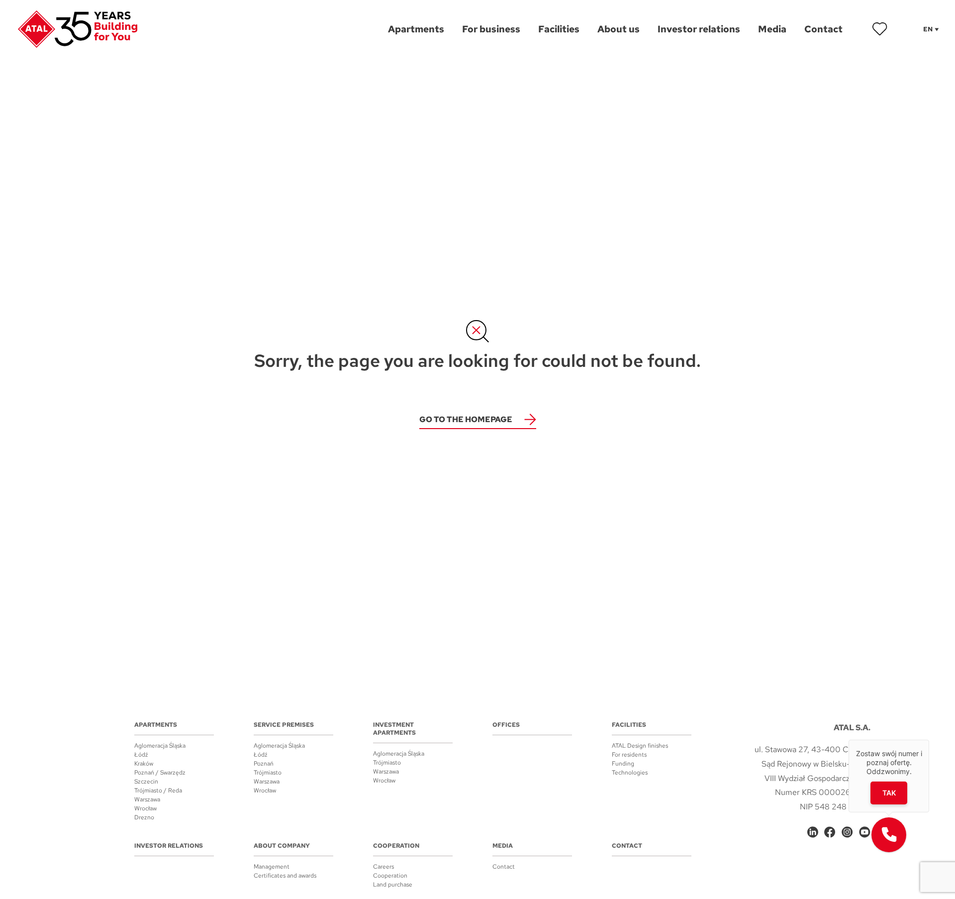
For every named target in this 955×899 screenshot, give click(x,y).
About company (282, 846)
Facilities (629, 725)
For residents (629, 755)
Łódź (141, 755)
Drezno (144, 817)
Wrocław (145, 808)
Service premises (284, 725)
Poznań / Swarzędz (160, 773)
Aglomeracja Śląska (160, 746)
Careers (383, 867)
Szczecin (146, 782)
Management (271, 867)
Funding (623, 764)
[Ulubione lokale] (879, 28)
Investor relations (168, 846)
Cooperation (396, 846)
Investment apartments (394, 729)
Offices (506, 725)
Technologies (630, 773)
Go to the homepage (465, 419)
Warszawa (147, 799)
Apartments (155, 725)
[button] (888, 834)
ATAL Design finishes (640, 746)
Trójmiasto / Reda (158, 790)
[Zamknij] (929, 739)
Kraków (143, 764)
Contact (503, 867)
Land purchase (392, 885)
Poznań (264, 764)
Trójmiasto (268, 773)
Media (502, 846)
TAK (889, 792)
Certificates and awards (285, 876)
